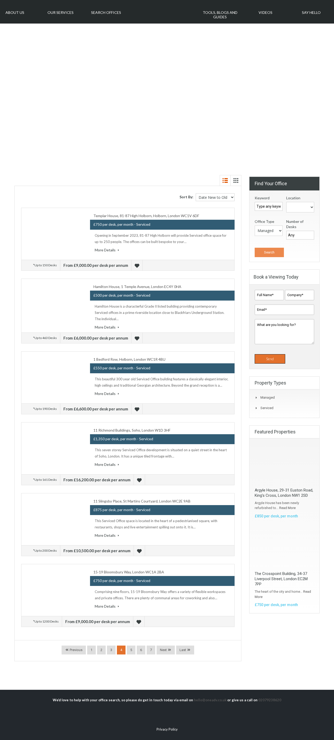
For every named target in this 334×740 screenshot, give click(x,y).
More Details (105, 250)
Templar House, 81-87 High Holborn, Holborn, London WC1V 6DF (146, 215)
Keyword (262, 198)
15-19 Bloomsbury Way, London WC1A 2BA (128, 572)
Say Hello (311, 12)
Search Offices (106, 12)
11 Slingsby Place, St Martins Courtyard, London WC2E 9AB (141, 501)
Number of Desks (294, 224)
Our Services (60, 12)
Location (293, 198)
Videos (265, 12)
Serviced (266, 408)
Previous (75, 650)
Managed (267, 397)
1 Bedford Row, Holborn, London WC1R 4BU (129, 359)
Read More (287, 508)
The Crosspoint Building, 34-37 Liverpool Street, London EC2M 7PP (281, 578)
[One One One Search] (163, 10)
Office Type (264, 221)
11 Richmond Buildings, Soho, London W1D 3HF (131, 430)
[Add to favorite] (138, 265)
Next (163, 650)
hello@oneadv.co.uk (210, 700)
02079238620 (269, 700)
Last (183, 650)
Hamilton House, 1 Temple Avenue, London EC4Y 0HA (137, 286)
